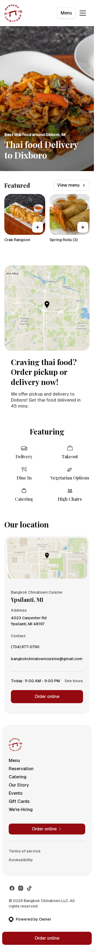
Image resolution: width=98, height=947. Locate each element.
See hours (74, 680)
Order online (47, 696)
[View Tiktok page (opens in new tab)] (29, 888)
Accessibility (21, 859)
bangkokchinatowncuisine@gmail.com (46, 660)
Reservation (21, 769)
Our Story (19, 785)
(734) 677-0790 (25, 648)
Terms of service (25, 851)
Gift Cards (19, 801)
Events (16, 793)
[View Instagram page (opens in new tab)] (20, 888)
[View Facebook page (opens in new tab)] (12, 888)
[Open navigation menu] (82, 13)
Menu (66, 13)
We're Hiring (21, 809)
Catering (17, 777)
